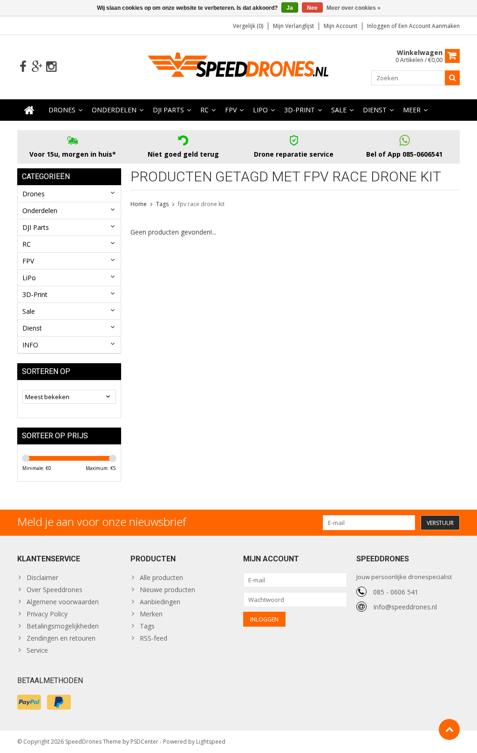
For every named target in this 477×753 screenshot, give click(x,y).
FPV (231, 109)
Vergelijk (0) (248, 26)
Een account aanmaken (429, 26)
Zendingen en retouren (61, 638)
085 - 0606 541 (395, 591)
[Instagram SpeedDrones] (51, 67)
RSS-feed (153, 638)
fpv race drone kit (201, 204)
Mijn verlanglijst (293, 26)
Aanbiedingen (160, 601)
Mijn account (340, 26)
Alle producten (161, 577)
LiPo (260, 109)
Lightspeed (210, 742)
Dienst (375, 109)
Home (138, 204)
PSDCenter (144, 742)
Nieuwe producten (167, 589)
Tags (162, 204)
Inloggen (379, 26)
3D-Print (299, 109)
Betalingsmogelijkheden (63, 626)
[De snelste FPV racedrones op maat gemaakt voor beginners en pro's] (238, 66)
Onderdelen (114, 109)
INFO (30, 344)
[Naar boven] (449, 729)
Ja (289, 8)
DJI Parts (168, 109)
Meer (412, 109)
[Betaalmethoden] (29, 702)
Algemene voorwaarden (63, 601)
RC (204, 109)
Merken (151, 613)
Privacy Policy (47, 613)
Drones (61, 109)
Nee (312, 8)
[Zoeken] (452, 77)
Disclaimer (42, 577)
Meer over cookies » (354, 8)
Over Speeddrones (54, 589)
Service (37, 650)
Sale (339, 109)
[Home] (29, 110)
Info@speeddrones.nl (405, 606)
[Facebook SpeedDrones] (23, 67)
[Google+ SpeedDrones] (37, 67)
